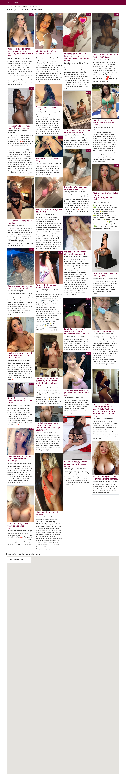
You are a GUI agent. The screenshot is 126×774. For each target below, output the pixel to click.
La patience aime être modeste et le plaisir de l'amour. (103, 122)
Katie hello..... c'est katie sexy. (47, 159)
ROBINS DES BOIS (13, 3)
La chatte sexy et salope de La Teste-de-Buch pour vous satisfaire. (20, 355)
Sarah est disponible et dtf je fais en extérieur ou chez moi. (76, 392)
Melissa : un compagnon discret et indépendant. (75, 253)
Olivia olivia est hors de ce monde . (19, 222)
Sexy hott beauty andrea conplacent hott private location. (75, 464)
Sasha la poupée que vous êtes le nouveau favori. (19, 287)
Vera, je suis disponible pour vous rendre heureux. (77, 131)
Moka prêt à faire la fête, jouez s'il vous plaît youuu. (19, 127)
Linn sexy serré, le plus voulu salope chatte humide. (17, 525)
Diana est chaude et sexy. (104, 331)
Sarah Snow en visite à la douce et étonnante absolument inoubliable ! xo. (77, 331)
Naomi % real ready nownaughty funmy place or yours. (20, 400)
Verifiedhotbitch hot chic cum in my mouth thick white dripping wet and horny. (47, 381)
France (17, 6)
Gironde (24, 6)
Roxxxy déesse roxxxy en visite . (47, 108)
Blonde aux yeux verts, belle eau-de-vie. (49, 210)
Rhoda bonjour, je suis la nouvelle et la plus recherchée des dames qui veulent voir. (48, 426)
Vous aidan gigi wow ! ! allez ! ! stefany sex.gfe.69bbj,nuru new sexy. (105, 196)
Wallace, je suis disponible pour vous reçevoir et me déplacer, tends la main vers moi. (20, 52)
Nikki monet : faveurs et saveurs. (47, 513)
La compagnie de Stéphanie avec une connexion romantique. (20, 458)
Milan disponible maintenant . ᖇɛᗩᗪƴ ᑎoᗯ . (105, 274)
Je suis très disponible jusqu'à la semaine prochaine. (46, 53)
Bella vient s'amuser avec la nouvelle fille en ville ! (77, 188)
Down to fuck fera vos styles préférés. (46, 286)
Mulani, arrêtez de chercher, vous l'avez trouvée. (105, 55)
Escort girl (10, 6)
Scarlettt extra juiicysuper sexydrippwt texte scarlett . (105, 477)
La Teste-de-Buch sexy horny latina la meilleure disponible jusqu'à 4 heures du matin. (76, 57)
